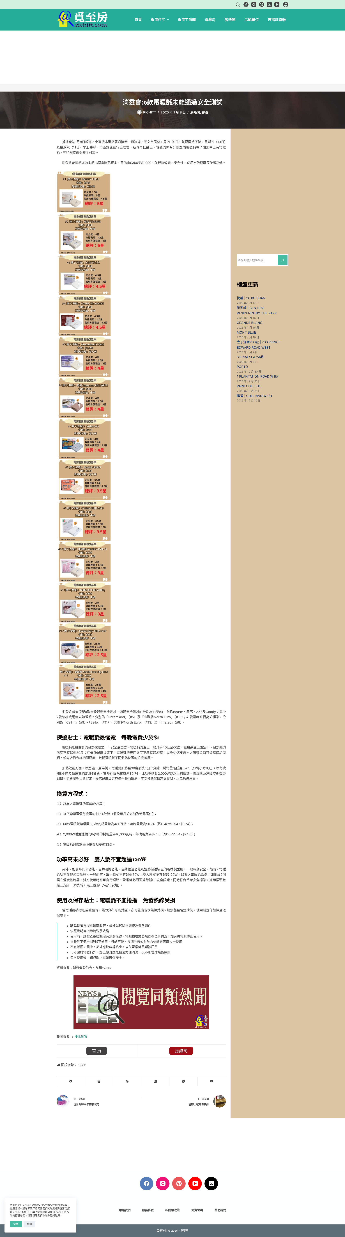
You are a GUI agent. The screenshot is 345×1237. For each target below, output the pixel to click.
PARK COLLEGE (249, 386)
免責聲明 (197, 1210)
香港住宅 (158, 19)
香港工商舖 (187, 19)
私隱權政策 (172, 1210)
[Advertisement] (172, 57)
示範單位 (251, 19)
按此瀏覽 (80, 1037)
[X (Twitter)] (269, 4)
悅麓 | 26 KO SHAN (251, 298)
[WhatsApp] (183, 1081)
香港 (205, 112)
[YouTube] (276, 4)
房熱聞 (230, 19)
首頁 (138, 19)
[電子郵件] (212, 1081)
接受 (15, 1223)
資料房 (210, 19)
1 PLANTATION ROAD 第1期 (257, 376)
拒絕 (29, 1223)
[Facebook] (246, 4)
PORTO (242, 367)
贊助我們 (220, 1210)
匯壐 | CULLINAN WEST (255, 396)
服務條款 (148, 1210)
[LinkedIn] (155, 1081)
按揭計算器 (277, 19)
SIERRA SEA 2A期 (250, 357)
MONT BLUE (246, 332)
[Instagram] (253, 4)
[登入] (285, 4)
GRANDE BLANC (249, 323)
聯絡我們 (125, 1210)
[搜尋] (238, 5)
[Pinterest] (261, 4)
